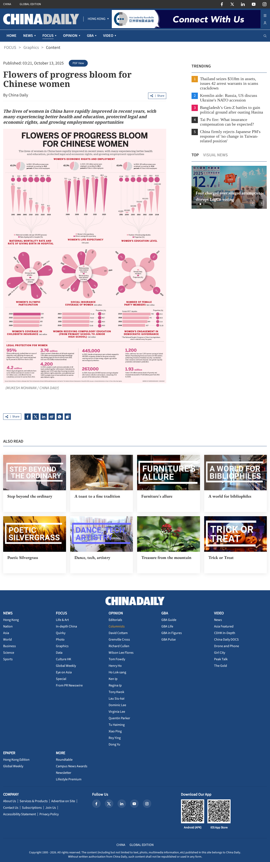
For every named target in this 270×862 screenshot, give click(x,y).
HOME (11, 35)
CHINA (7, 4)
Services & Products (34, 801)
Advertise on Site (63, 801)
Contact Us (10, 807)
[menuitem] (97, 19)
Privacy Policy (49, 814)
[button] (197, 204)
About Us (9, 801)
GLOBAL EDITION (30, 4)
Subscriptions (32, 807)
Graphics (31, 48)
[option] (229, 187)
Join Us (50, 807)
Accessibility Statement (19, 814)
